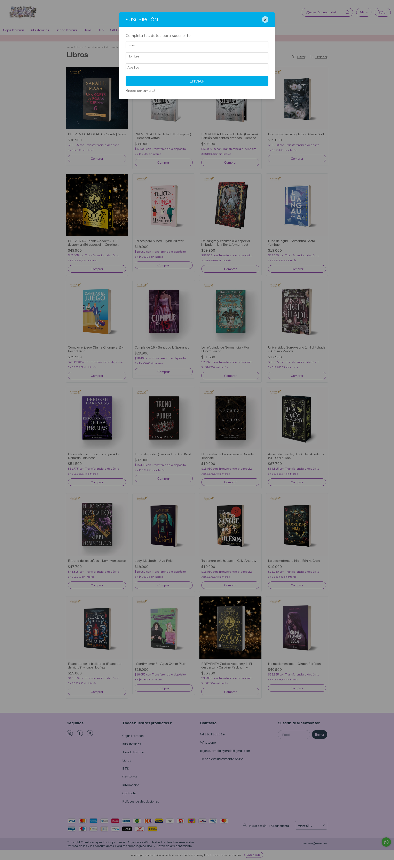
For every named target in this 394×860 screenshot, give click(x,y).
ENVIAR (197, 81)
